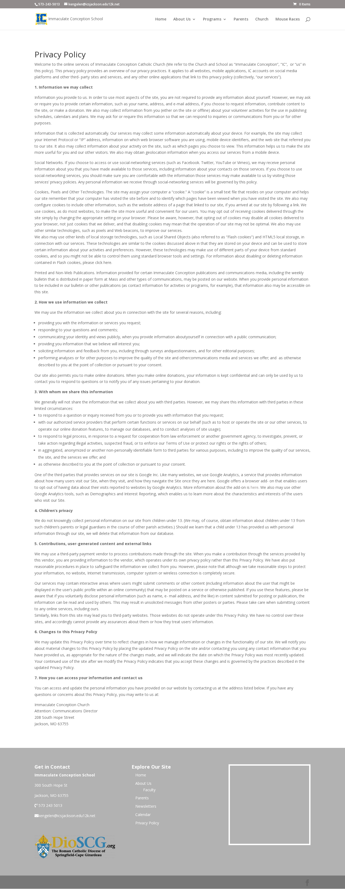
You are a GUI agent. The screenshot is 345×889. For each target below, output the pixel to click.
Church (261, 19)
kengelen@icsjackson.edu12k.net (66, 815)
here (254, 487)
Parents (241, 19)
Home (160, 19)
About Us (182, 19)
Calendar (143, 814)
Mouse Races (287, 19)
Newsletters (145, 806)
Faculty (149, 789)
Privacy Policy (147, 822)
